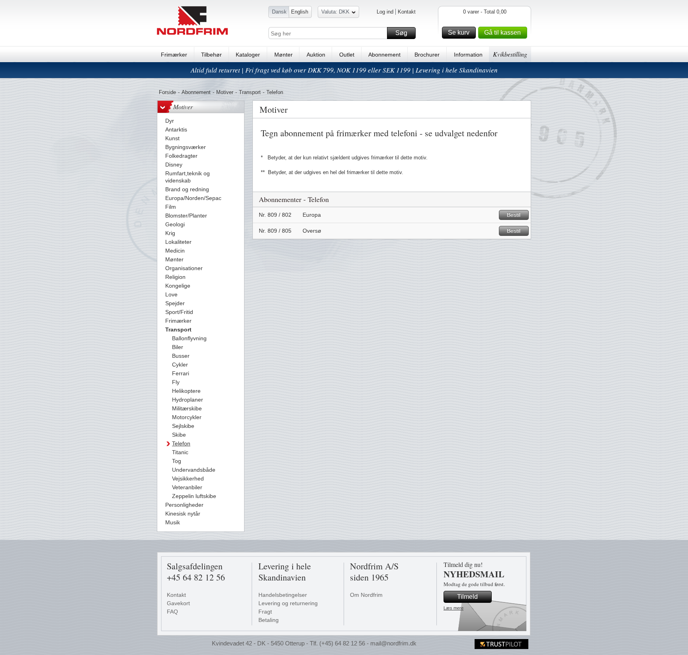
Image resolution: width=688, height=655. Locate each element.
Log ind (385, 12)
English (299, 12)
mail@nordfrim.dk (393, 643)
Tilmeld (467, 596)
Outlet (346, 54)
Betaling (268, 620)
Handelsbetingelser (282, 595)
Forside (167, 92)
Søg (401, 32)
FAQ (172, 611)
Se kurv (458, 32)
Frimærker (174, 54)
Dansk (279, 12)
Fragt (265, 611)
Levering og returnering (288, 603)
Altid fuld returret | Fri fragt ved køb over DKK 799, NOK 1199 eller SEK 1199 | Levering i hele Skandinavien (344, 70)
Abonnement (384, 54)
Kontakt (407, 12)
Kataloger (248, 54)
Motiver (224, 92)
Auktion (316, 54)
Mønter (283, 54)
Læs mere (453, 608)
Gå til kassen (502, 32)
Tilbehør (211, 54)
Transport (250, 92)
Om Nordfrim (366, 595)
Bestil (513, 215)
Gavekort (178, 603)
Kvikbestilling (510, 54)
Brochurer (427, 54)
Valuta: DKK (335, 12)
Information (468, 54)
